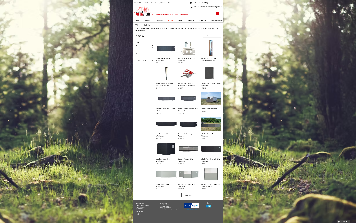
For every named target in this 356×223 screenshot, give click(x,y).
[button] (217, 13)
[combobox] (212, 36)
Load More (188, 195)
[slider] (136, 46)
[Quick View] (166, 48)
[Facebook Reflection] (207, 206)
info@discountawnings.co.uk (211, 7)
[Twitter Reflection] (209, 206)
